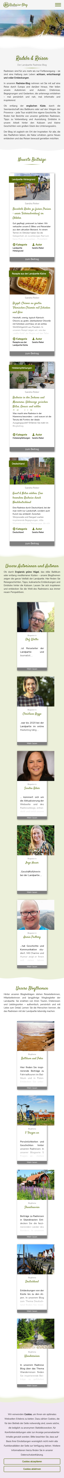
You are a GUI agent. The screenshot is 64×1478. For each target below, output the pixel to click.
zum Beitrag (32, 259)
